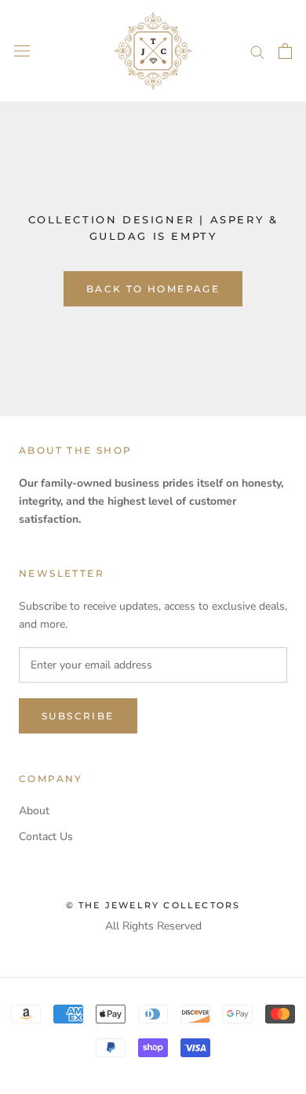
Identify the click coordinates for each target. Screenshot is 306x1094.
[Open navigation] (22, 51)
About (34, 810)
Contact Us (46, 836)
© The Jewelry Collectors (153, 905)
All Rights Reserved (153, 925)
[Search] (257, 51)
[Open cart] (285, 51)
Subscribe (78, 716)
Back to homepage (153, 289)
